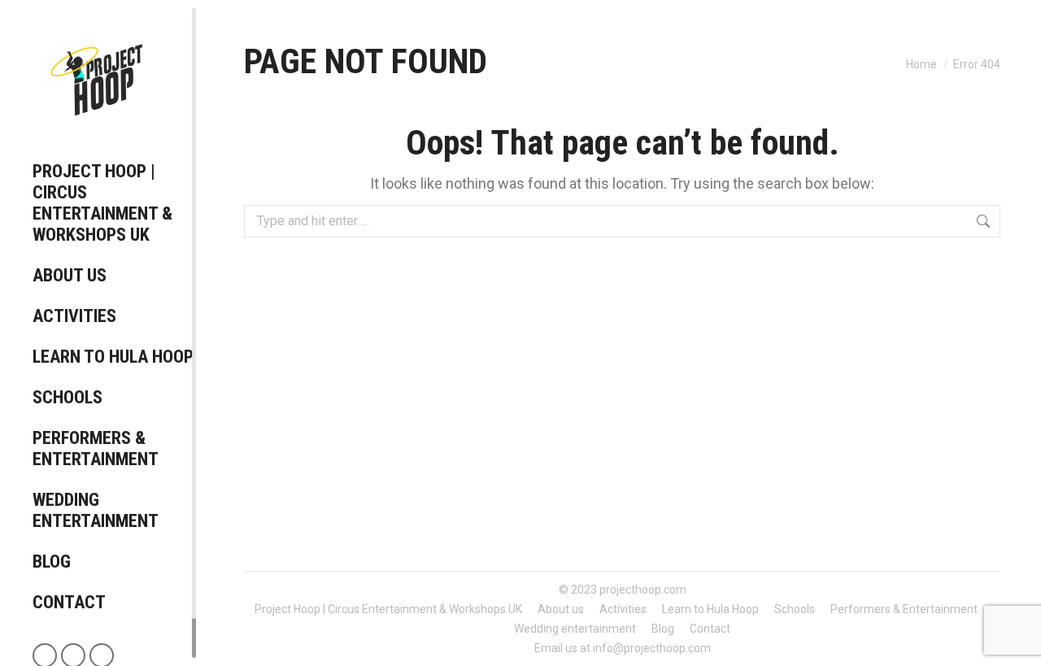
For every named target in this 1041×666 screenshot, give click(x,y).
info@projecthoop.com (652, 648)
